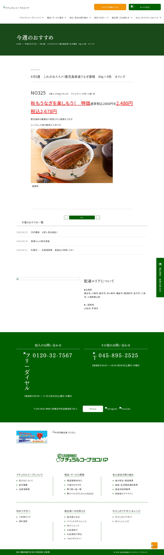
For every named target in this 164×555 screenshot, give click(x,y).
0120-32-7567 (53, 355)
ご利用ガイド (25, 516)
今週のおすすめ (74, 484)
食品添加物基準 (122, 489)
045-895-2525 (119, 355)
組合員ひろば (73, 516)
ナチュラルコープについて (30, 17)
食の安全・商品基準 (124, 480)
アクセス (92, 409)
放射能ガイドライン (124, 493)
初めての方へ (100, 17)
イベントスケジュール (77, 521)
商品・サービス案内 (55, 17)
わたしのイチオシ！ (123, 516)
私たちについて (26, 480)
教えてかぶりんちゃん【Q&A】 (80, 493)
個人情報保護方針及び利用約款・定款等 (33, 552)
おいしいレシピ (122, 521)
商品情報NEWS (74, 480)
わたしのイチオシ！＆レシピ (147, 17)
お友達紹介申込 (74, 534)
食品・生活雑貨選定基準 (126, 484)
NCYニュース (73, 525)
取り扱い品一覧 (74, 489)
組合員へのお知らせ (120, 17)
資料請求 (23, 521)
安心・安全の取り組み (79, 17)
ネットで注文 (145, 7)
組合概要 (23, 484)
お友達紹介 (72, 529)
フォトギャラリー (74, 538)
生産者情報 (24, 489)
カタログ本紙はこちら (110, 7)
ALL (82, 217)
